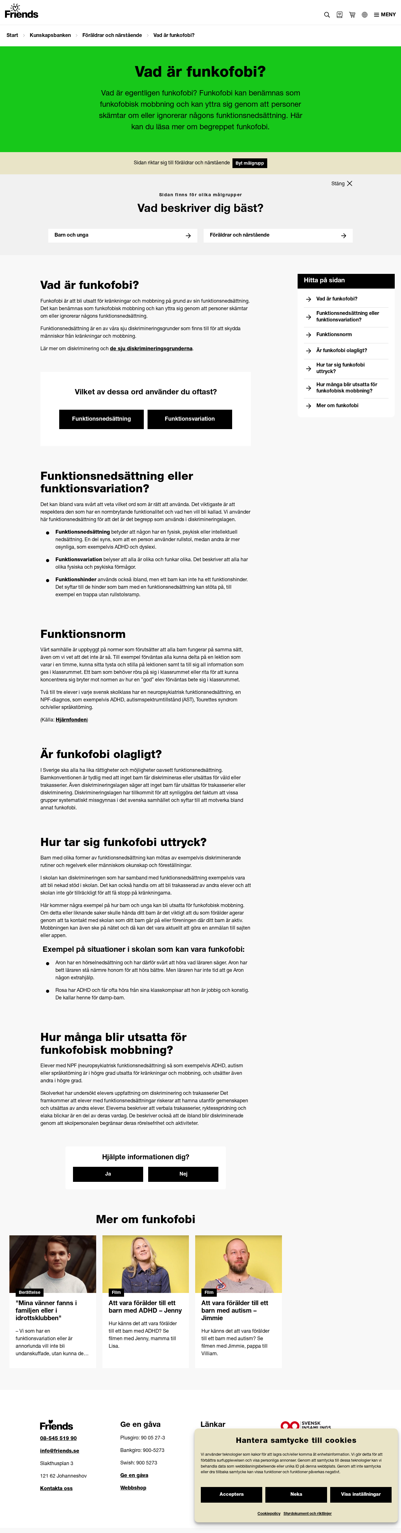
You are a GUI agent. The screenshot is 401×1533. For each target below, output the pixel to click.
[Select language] (364, 15)
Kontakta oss (56, 1489)
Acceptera (232, 1494)
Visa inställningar (361, 1494)
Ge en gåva (134, 1476)
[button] (327, 15)
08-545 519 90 (58, 1439)
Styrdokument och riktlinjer (308, 1514)
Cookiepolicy (269, 1514)
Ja (108, 1174)
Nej (183, 1174)
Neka (296, 1494)
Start (12, 35)
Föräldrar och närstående (112, 35)
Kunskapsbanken (50, 35)
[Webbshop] (339, 15)
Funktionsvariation (190, 419)
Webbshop (133, 1488)
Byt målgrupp (250, 164)
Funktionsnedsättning (101, 419)
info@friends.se (59, 1451)
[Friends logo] (21, 10)
